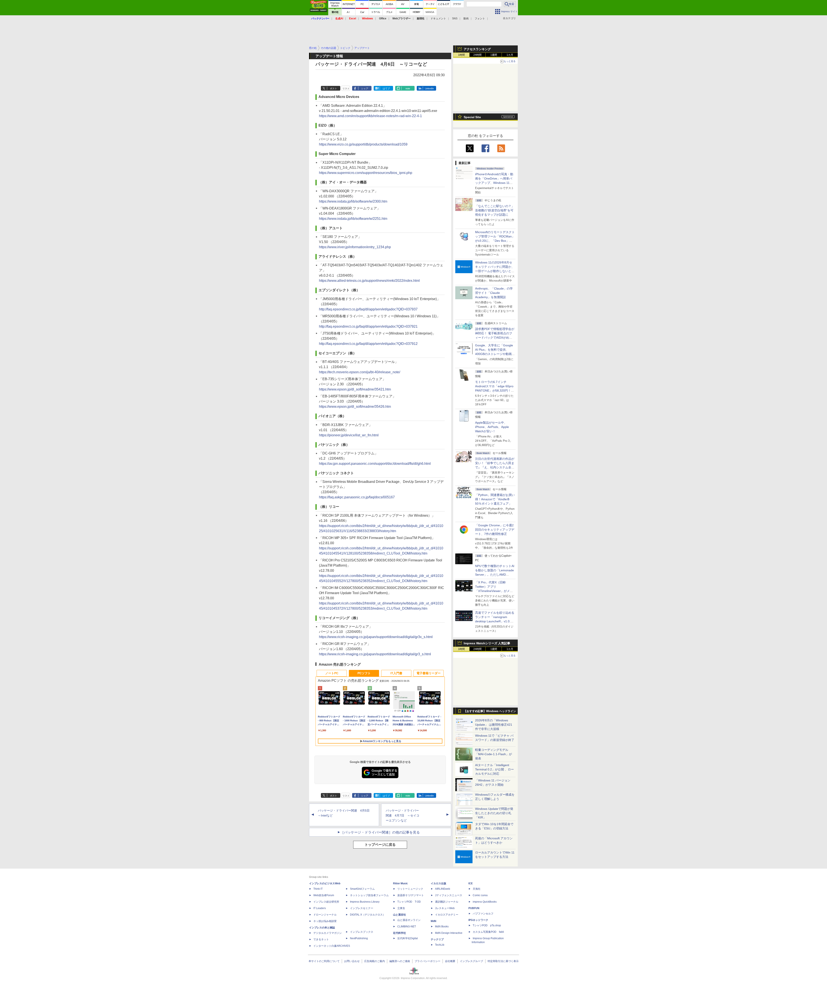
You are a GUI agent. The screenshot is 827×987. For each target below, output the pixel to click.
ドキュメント (438, 18)
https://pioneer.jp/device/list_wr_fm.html (349, 435)
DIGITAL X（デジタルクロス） (367, 914)
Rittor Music (400, 883)
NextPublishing (359, 938)
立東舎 (401, 908)
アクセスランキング (477, 49)
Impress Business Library (364, 901)
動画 (466, 18)
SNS (454, 18)
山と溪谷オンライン (409, 920)
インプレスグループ (471, 961)
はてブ (386, 88)
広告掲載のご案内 (374, 961)
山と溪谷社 (399, 914)
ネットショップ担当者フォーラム (369, 895)
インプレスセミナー (361, 908)
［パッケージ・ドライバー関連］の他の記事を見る (380, 832)
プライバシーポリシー (427, 961)
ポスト (333, 88)
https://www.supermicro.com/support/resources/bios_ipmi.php (365, 173)
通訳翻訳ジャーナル (446, 901)
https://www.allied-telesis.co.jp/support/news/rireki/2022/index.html (369, 280)
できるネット (321, 939)
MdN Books (442, 926)
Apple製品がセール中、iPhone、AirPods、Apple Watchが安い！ (492, 427)
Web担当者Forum (323, 895)
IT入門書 (396, 673)
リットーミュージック (410, 888)
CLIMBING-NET (406, 926)
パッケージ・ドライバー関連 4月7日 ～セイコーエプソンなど (402, 815)
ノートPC (331, 673)
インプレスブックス (361, 931)
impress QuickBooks (485, 901)
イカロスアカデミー (446, 914)
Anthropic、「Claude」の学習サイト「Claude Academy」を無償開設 (494, 293)
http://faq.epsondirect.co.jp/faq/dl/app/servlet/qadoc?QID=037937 (368, 309)
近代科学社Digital (407, 938)
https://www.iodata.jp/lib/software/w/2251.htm (353, 218)
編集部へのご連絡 (399, 961)
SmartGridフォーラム (362, 888)
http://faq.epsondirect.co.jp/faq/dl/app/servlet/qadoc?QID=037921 (368, 326)
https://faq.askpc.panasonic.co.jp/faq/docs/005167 (357, 497)
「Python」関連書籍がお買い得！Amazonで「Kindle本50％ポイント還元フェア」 (495, 499)
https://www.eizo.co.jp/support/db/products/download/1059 (363, 144)
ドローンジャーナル (325, 914)
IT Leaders (319, 908)
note (408, 88)
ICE (470, 883)
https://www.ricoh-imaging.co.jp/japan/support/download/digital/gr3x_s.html (376, 637)
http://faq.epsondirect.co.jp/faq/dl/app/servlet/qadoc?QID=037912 (368, 344)
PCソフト (364, 673)
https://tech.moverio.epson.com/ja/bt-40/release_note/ (359, 372)
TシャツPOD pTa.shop (487, 925)
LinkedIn (429, 88)
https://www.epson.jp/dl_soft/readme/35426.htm (355, 406)
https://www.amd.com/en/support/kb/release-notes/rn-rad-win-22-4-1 (370, 116)
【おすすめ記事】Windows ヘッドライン (490, 711)
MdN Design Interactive (448, 932)
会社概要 (450, 961)
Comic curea (480, 895)
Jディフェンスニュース (448, 895)
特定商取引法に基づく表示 (503, 961)
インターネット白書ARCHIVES (331, 945)
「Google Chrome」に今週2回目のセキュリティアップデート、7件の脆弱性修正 (494, 530)
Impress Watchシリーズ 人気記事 (487, 643)
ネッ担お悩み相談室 (325, 921)
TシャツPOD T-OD (409, 901)
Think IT (318, 888)
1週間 (493, 54)
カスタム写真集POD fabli (488, 931)
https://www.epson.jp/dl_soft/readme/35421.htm (355, 389)
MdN (433, 921)
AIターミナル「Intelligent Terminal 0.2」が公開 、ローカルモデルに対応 (494, 769)
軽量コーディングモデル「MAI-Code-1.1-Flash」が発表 (493, 754)
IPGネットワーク (478, 920)
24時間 (477, 54)
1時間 (461, 54)
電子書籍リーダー (429, 673)
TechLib (439, 944)
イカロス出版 (438, 883)
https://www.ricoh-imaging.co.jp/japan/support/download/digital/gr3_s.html (375, 654)
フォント (480, 18)
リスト (346, 88)
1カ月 (510, 54)
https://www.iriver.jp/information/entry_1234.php (355, 247)
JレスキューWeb (445, 908)
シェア (364, 88)
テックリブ (437, 939)
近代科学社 (399, 932)
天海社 (476, 888)
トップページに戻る (380, 844)
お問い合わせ (352, 961)
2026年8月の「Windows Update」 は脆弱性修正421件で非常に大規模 (493, 725)
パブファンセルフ (483, 913)
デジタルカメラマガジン (327, 932)
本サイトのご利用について (324, 961)
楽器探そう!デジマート (410, 895)
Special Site (472, 117)
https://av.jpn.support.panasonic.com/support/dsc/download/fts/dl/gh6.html (375, 463)
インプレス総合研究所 (326, 901)
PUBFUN (473, 908)
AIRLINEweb (442, 888)
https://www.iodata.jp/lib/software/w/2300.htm (353, 201)
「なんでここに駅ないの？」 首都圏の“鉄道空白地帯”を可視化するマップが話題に (496, 210)
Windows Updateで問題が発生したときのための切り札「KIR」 (494, 813)
